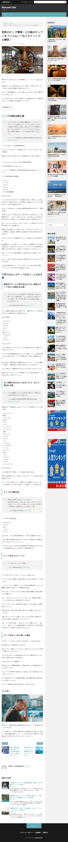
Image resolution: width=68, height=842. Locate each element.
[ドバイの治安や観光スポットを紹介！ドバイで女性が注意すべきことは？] (51, 258)
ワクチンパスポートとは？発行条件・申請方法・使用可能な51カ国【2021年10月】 (61, 268)
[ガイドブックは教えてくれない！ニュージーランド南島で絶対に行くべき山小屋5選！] (51, 357)
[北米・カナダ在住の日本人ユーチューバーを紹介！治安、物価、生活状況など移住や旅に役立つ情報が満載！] (51, 295)
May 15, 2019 (25, 567)
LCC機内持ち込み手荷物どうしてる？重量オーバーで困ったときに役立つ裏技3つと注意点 (57, 118)
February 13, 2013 (28, 305)
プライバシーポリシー (26, 832)
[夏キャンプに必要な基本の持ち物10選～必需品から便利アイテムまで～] (51, 403)
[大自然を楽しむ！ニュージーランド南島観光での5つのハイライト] (39, 750)
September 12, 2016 (13, 401)
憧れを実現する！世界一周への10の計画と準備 (61, 239)
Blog (11, 14)
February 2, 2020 (12, 140)
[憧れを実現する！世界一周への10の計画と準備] (51, 240)
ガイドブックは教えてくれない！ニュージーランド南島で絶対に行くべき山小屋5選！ (61, 358)
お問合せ (45, 832)
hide (10, 107)
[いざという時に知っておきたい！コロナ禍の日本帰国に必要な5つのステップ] (51, 249)
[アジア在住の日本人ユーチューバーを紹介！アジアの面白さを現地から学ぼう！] (51, 339)
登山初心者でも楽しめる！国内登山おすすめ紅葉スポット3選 (61, 305)
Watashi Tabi (9, 7)
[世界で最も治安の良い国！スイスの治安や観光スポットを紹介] (5, 750)
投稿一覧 (26, 766)
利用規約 (38, 832)
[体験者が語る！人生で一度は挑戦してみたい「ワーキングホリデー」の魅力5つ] (5, 811)
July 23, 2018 (27, 510)
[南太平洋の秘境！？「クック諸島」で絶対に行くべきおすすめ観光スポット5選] (51, 286)
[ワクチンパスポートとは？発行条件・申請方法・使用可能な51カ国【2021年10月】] (51, 267)
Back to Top (34, 826)
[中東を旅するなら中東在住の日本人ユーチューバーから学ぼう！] (51, 367)
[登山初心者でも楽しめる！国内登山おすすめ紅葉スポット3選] (51, 306)
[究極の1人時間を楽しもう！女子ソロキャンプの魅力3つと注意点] (51, 348)
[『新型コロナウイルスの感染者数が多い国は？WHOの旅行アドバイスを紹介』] (5, 785)
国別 (19, 43)
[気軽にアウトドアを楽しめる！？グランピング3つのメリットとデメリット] (51, 330)
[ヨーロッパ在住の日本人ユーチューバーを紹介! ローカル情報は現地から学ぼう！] (51, 376)
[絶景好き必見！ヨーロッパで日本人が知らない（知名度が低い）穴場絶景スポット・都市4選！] (5, 798)
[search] (65, 2)
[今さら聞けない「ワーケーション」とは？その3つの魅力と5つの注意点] (51, 385)
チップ (16, 43)
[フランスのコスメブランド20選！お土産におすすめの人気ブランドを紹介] (51, 277)
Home (4, 14)
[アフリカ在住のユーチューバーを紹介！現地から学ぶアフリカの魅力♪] (51, 394)
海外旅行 (23, 43)
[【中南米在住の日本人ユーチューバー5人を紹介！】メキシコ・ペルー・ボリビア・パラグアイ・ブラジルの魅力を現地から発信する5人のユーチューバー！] (51, 315)
